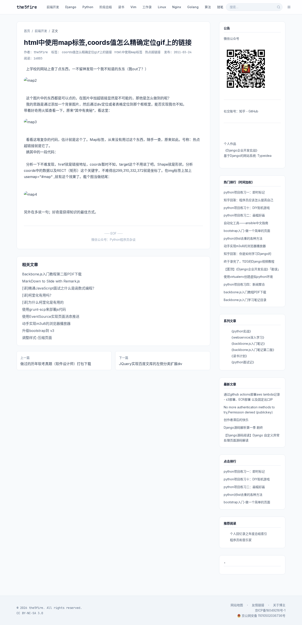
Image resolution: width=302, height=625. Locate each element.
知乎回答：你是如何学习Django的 (247, 254)
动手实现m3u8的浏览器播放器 (46, 323)
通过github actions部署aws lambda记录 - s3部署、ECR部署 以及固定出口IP (252, 396)
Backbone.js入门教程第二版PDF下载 (52, 274)
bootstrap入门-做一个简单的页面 (247, 231)
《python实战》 (241, 331)
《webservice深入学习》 (248, 337)
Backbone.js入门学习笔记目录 (245, 300)
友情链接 (258, 605)
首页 (27, 31)
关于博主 (279, 605)
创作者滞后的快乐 (236, 420)
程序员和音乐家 (241, 540)
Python (87, 7)
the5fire (27, 7)
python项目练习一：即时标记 (244, 192)
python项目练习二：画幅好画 (244, 215)
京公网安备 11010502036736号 (263, 615)
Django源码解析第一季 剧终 (243, 427)
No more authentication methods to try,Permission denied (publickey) (249, 409)
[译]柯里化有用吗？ (37, 295)
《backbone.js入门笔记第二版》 (253, 350)
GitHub (253, 111)
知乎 (242, 111)
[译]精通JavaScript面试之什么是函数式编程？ (59, 288)
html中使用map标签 (128, 52)
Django (70, 7)
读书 (121, 7)
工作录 (147, 7)
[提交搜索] (278, 7)
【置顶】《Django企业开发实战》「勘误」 (252, 269)
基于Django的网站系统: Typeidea (247, 155)
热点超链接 (153, 52)
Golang (193, 7)
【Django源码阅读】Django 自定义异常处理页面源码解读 (251, 437)
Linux (162, 7)
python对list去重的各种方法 (243, 238)
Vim (133, 7)
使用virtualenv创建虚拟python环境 (248, 276)
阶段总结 (105, 7)
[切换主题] (289, 7)
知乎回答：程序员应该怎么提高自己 (248, 200)
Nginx (176, 7)
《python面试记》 (243, 362)
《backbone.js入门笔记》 (248, 343)
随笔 (220, 7)
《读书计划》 (239, 356)
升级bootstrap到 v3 (38, 330)
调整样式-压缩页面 (37, 337)
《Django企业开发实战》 (241, 150)
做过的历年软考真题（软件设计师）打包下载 (55, 364)
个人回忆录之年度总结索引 (248, 534)
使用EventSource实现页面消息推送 (50, 316)
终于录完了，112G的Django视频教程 (249, 261)
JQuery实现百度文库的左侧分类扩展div (150, 364)
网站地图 (237, 605)
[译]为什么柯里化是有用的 (43, 302)
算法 (208, 7)
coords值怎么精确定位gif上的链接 (87, 52)
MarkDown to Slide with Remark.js (51, 281)
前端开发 (53, 7)
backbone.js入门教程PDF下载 (245, 292)
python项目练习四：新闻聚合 (244, 284)
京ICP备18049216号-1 (270, 610)
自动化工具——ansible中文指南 (246, 223)
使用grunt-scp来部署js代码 (44, 309)
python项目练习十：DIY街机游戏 (247, 208)
